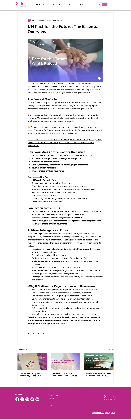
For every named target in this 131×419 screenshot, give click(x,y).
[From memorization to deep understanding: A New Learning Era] (98, 361)
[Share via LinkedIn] (39, 333)
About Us (52, 398)
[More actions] (102, 20)
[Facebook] (17, 399)
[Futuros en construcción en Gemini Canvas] (65, 361)
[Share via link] (44, 333)
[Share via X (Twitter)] (34, 333)
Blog (50, 405)
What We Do (53, 395)
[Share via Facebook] (29, 333)
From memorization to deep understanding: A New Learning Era (98, 374)
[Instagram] (27, 399)
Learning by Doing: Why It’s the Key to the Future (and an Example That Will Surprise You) (31, 374)
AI (49, 401)
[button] (56, 4)
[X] (22, 399)
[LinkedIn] (37, 399)
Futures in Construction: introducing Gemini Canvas (65, 374)
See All (111, 349)
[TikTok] (32, 399)
